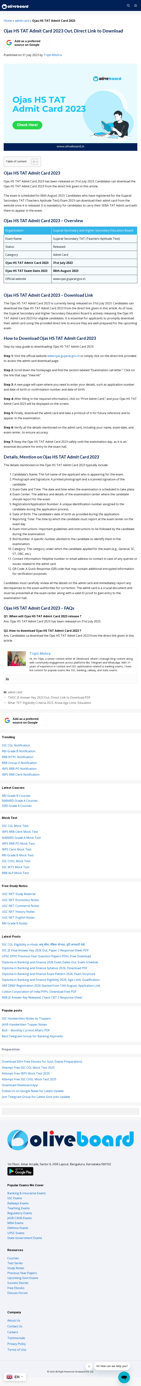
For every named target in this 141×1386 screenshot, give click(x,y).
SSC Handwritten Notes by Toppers (26, 1018)
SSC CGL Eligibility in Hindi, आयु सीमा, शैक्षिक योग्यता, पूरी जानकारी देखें (43, 945)
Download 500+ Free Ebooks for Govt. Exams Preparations (42, 1062)
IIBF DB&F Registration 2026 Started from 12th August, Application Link (51, 986)
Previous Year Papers (22, 1273)
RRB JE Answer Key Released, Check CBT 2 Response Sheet (42, 997)
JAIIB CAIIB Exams (19, 1218)
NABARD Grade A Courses (20, 801)
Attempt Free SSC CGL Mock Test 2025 (28, 1068)
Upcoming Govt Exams (22, 1278)
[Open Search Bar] (128, 5)
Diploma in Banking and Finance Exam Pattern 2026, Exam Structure (48, 974)
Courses (13, 1258)
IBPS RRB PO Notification (19, 769)
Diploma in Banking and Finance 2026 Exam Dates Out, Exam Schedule (50, 962)
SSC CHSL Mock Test (16, 861)
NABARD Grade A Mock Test (21, 838)
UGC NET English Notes (18, 917)
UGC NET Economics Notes (20, 900)
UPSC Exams (15, 1233)
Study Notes (15, 1268)
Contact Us (14, 1326)
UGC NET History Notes (18, 912)
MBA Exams (15, 1223)
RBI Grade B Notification (18, 751)
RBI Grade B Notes (15, 923)
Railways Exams (18, 1203)
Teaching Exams (18, 1208)
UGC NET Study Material (18, 894)
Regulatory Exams (19, 1213)
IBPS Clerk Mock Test (16, 849)
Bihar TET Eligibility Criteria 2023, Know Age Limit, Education (49, 703)
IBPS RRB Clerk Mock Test (20, 832)
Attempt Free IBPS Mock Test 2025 (26, 1073)
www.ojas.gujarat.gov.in (63, 356)
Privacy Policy (16, 1344)
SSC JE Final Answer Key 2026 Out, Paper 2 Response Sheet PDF (45, 950)
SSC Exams (14, 1198)
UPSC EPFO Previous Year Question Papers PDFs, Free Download (46, 956)
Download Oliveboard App (20, 1085)
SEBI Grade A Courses (17, 806)
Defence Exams (17, 1228)
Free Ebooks (15, 1288)
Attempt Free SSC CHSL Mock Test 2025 (29, 1079)
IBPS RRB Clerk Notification (20, 775)
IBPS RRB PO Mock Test (18, 844)
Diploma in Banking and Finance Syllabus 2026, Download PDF (44, 968)
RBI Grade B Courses (16, 796)
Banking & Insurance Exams (26, 1193)
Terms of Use (16, 1350)
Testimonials (16, 1338)
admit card (22, 21)
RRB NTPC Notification (17, 757)
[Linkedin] (7, 679)
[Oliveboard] (15, 5)
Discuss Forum (17, 1293)
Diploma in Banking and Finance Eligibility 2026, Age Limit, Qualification (51, 980)
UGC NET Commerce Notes (20, 906)
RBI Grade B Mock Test (18, 855)
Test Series (15, 1263)
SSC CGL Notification (16, 745)
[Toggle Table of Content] (32, 162)
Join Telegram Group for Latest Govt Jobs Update (36, 1097)
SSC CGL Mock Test (15, 826)
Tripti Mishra (53, 55)
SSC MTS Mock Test (15, 867)
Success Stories (17, 1283)
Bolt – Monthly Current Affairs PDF (26, 1030)
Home (8, 21)
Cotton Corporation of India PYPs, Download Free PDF (39, 992)
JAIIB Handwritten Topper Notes (24, 1024)
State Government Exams (24, 1238)
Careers (12, 1332)
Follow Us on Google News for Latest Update (33, 1091)
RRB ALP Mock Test (15, 873)
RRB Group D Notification (19, 763)
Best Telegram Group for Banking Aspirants (32, 1036)
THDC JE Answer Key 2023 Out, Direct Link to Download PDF (49, 697)
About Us (13, 1320)
